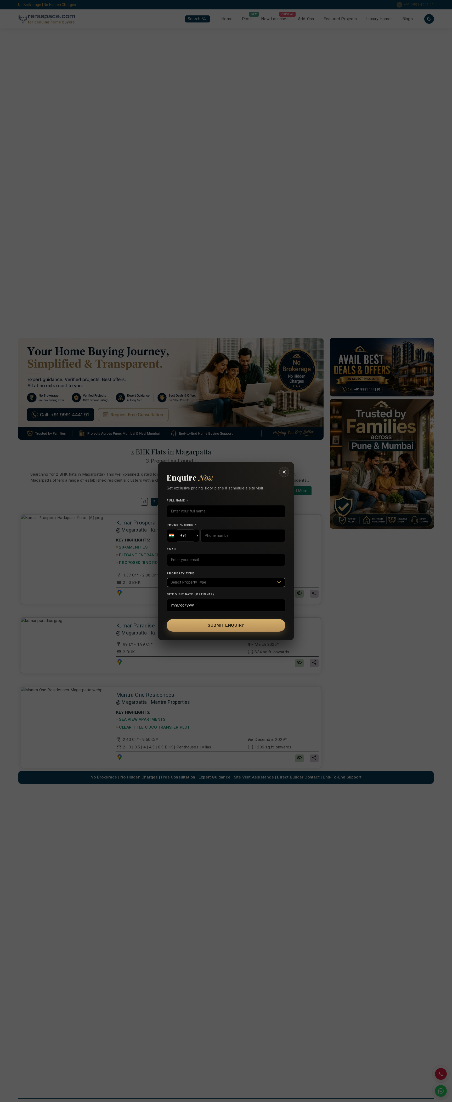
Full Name (177, 500)
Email (172, 549)
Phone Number (182, 525)
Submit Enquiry (226, 625)
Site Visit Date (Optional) (190, 594)
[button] (183, 535)
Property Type (180, 573)
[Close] (284, 472)
